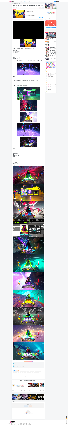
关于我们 (29, 423)
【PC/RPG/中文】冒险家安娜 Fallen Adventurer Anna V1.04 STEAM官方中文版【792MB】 (53, 45)
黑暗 (50, 63)
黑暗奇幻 (49, 63)
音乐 (54, 66)
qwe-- (48, 88)
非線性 (49, 67)
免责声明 (26, 423)
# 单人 (13, 371)
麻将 (53, 63)
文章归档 (24, 423)
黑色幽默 (51, 62)
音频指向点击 (47, 66)
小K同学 (15, 6)
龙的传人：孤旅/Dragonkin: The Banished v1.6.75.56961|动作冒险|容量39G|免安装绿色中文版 (51, 18)
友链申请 (21, 423)
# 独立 (16, 371)
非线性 (47, 67)
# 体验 (25, 371)
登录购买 (41, 17)
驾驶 (49, 65)
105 (21, 385)
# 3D (22, 371)
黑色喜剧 (53, 62)
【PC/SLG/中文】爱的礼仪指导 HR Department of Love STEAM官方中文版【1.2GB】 (53, 50)
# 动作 (20, 371)
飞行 (52, 65)
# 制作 (35, 371)
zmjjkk (48, 71)
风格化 (54, 65)
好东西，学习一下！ (50, 85)
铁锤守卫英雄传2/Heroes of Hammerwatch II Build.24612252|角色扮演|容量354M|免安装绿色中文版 (51, 17)
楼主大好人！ (49, 91)
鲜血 (46, 64)
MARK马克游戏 (25, 424)
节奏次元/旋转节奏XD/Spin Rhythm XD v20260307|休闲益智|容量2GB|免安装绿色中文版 (28, 5)
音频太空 (50, 66)
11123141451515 (49, 89)
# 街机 (38, 371)
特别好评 (17, 3)
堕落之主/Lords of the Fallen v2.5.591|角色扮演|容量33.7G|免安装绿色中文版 (51, 16)
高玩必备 (52, 64)
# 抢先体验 (28, 371)
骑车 (48, 65)
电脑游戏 (15, 3)
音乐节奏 (18, 370)
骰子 (46, 65)
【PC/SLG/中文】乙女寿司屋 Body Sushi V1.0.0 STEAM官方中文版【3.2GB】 (53, 42)
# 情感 (40, 371)
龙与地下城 (47, 62)
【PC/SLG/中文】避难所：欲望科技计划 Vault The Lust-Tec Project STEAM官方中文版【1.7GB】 (53, 39)
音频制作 (53, 66)
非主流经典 (54, 67)
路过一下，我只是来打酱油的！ (51, 74)
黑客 (52, 63)
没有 (48, 78)
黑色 (46, 63)
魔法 (48, 64)
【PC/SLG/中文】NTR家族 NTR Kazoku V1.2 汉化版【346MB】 (53, 53)
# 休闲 (18, 371)
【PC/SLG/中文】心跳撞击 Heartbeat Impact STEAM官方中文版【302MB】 (53, 56)
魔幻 (49, 64)
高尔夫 (54, 64)
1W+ (18, 385)
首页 (12, 3)
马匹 (51, 65)
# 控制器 (33, 371)
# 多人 (30, 371)
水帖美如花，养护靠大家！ (50, 76)
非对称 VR (51, 67)
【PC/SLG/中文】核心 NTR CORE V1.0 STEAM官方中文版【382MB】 (53, 48)
